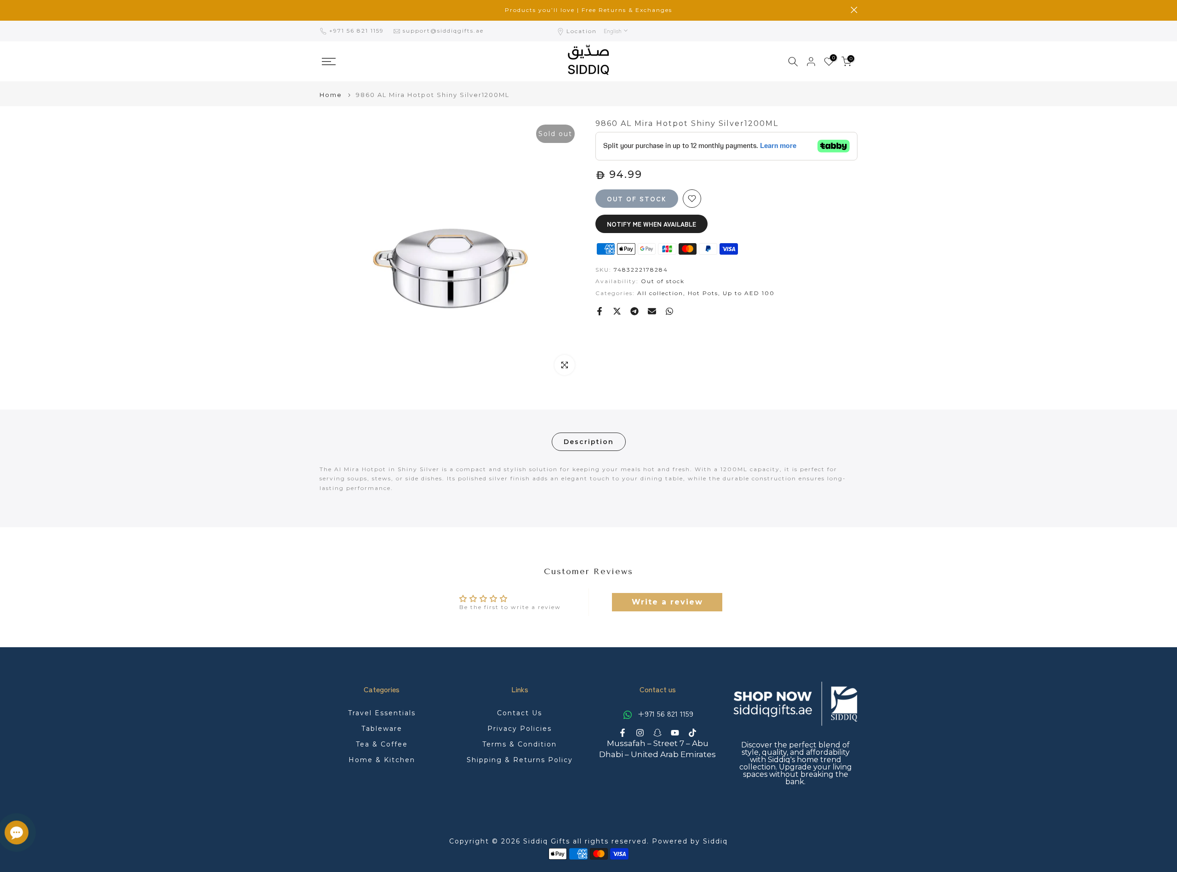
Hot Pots (703, 293)
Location (581, 31)
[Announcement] (588, 10)
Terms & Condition (519, 744)
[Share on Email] (652, 311)
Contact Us (519, 713)
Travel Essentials (382, 713)
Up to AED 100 (749, 293)
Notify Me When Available (651, 223)
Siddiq (715, 841)
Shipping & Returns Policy (520, 760)
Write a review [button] (667, 602)
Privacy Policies (519, 728)
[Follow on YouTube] (675, 732)
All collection (660, 293)
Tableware (381, 728)
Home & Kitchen (382, 760)
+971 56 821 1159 (357, 30)
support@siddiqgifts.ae (443, 30)
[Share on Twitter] (617, 311)
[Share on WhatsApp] (669, 311)
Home (331, 95)
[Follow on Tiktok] (692, 732)
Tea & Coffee (382, 744)
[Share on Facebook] (599, 311)
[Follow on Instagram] (640, 732)
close (323, 9)
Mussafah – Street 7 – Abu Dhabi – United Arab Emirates (657, 749)
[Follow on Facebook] (622, 732)
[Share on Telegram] (634, 311)
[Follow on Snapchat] (657, 732)
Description (589, 442)
